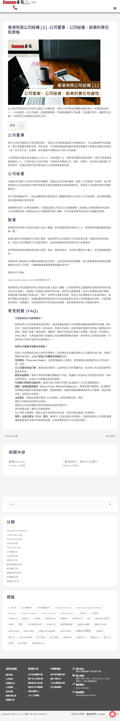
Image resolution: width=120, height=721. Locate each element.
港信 (21, 624)
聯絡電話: (80, 685)
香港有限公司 (38, 643)
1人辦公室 (12, 608)
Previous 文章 (10, 436)
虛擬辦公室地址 (100, 624)
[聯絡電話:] (74, 684)
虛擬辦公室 (11, 581)
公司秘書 (10, 552)
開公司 (12, 637)
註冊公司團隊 (22, 265)
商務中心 (10, 560)
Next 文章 (111, 436)
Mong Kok (12, 613)
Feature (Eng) (12, 539)
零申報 (11, 643)
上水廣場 (94, 613)
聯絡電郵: (80, 692)
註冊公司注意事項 (47, 631)
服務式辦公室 (12, 573)
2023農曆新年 (26, 608)
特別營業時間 (66, 624)
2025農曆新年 (43, 608)
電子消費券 (22, 643)
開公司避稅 (54, 638)
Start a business (66, 613)
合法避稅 (37, 619)
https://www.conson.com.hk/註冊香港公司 (29, 280)
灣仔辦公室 (51, 624)
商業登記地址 (50, 619)
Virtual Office (12, 547)
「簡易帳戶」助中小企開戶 (80, 461)
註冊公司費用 (83, 631)
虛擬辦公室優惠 (83, 624)
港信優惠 (10, 577)
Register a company (29, 613)
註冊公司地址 (29, 631)
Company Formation (15, 531)
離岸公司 (106, 638)
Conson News (12, 535)
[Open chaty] (112, 714)
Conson (20, 714)
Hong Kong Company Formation (88, 608)
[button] (115, 8)
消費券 (11, 624)
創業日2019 (17, 461)
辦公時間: (80, 676)
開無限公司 (81, 638)
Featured (12, 465)
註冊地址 (99, 631)
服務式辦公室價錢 (102, 619)
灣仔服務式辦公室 (35, 624)
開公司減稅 (40, 638)
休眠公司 (25, 619)
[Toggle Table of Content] (20, 125)
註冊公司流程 (65, 631)
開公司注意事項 (26, 638)
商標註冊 (63, 619)
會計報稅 (10, 568)
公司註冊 (21, 465)
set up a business (49, 613)
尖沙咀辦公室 (77, 619)
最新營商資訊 (12, 564)
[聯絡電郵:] (74, 692)
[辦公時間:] (74, 675)
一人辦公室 (82, 613)
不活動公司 (12, 619)
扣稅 (89, 619)
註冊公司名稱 (13, 631)
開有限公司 (67, 638)
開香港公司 (94, 638)
